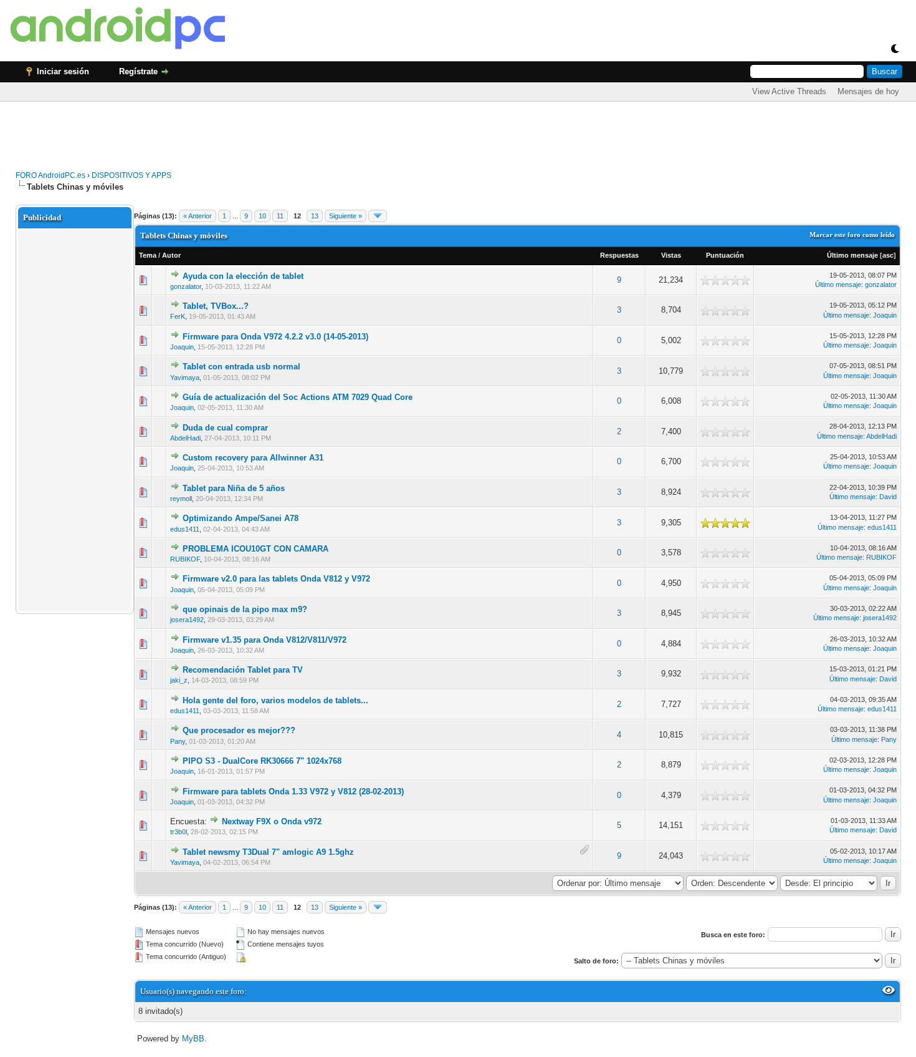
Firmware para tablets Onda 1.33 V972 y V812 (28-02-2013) (293, 791)
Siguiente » (345, 216)
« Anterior (197, 216)
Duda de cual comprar (225, 427)
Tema (147, 255)
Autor (171, 255)
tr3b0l (178, 831)
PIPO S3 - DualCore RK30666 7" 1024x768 (262, 761)
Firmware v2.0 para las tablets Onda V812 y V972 (276, 578)
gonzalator (185, 286)
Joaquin (885, 315)
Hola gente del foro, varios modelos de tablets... (275, 700)
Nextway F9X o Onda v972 (272, 821)
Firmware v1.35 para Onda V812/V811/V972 (264, 640)
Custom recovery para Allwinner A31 (253, 457)
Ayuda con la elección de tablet (243, 276)
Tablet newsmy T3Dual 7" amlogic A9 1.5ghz (268, 852)
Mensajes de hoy (868, 91)
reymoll (181, 498)
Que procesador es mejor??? (239, 730)
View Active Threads (789, 91)
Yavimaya (184, 377)
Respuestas (619, 255)
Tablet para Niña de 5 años (234, 488)
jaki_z (179, 680)
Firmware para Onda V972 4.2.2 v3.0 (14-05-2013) (275, 336)
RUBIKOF (185, 559)
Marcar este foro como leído (852, 234)
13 (314, 216)
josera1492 (187, 619)
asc (888, 255)
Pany (177, 741)
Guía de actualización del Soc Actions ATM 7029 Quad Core (298, 397)
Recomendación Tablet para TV (243, 670)
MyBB (193, 1038)
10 (262, 216)
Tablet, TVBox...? (216, 306)
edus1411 (184, 529)
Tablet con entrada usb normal (241, 366)
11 (280, 216)
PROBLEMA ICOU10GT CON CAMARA (255, 548)
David (888, 496)
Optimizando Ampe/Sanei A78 (240, 518)
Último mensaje (852, 255)
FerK (177, 316)
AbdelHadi (185, 438)
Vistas (671, 255)
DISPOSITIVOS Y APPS (131, 175)
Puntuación (725, 255)
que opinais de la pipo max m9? (245, 609)
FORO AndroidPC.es (50, 175)
